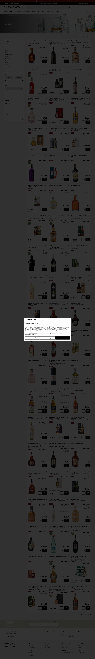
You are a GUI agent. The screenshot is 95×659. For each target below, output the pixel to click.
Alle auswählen (62, 338)
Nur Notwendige (47, 338)
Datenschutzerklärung (33, 333)
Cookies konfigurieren (32, 338)
